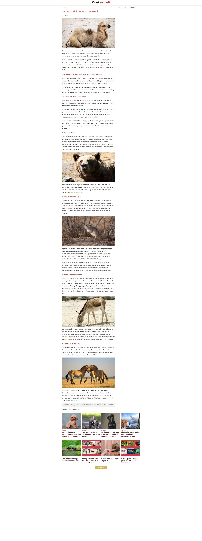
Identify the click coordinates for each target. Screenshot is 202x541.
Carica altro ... (101, 467)
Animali (64, 7)
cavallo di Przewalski (70, 390)
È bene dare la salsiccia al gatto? (110, 460)
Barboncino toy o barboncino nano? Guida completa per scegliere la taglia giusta (71, 434)
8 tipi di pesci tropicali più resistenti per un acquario (129, 461)
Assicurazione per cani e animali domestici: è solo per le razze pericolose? (110, 434)
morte (105, 254)
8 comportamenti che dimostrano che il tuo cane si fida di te (90, 461)
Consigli (84, 430)
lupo (65, 339)
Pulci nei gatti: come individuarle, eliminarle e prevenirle (91, 434)
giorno (64, 83)
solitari (96, 117)
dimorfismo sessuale (76, 192)
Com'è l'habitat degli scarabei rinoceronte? (70, 460)
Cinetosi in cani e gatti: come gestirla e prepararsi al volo (130, 434)
